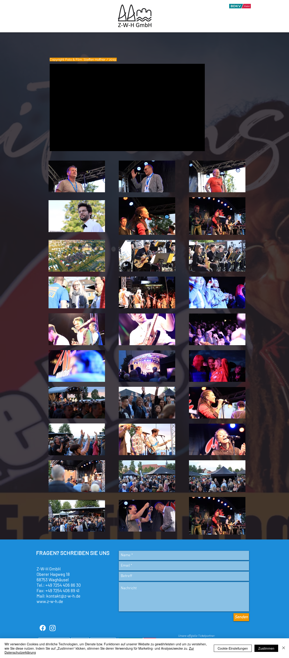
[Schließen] (283, 648)
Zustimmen (266, 648)
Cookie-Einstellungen (233, 648)
